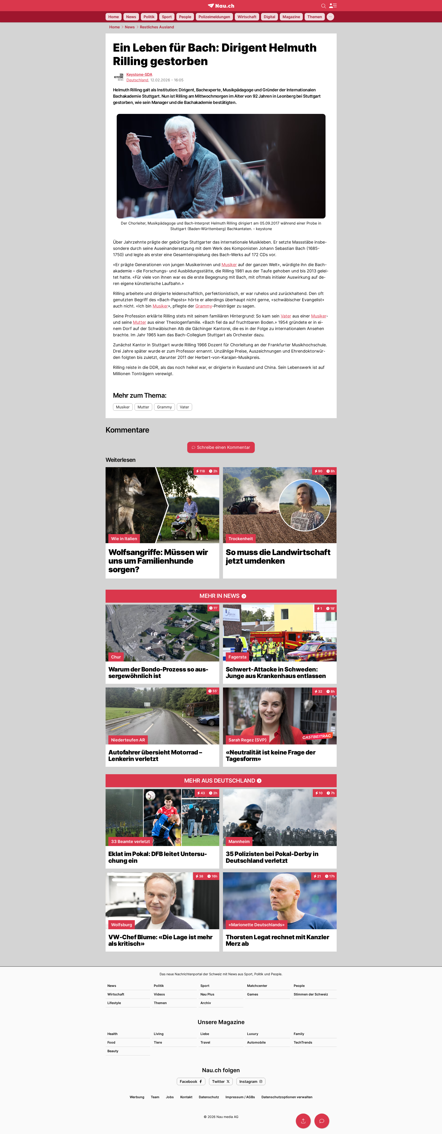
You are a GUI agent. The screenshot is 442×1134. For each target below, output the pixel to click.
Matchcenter (257, 986)
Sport (204, 986)
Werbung (137, 1097)
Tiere (158, 1042)
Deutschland (137, 80)
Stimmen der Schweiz (311, 994)
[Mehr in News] (221, 596)
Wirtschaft (115, 994)
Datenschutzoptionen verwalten (287, 1097)
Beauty (112, 1051)
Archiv (205, 1003)
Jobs (170, 1097)
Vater (286, 316)
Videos (159, 994)
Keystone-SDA (139, 74)
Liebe (204, 1034)
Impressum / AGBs (240, 1097)
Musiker (229, 264)
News (130, 27)
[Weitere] (330, 16)
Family (299, 1034)
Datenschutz (209, 1097)
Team (155, 1097)
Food (111, 1042)
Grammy (203, 306)
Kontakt (186, 1097)
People (299, 986)
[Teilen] (303, 1121)
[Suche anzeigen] (323, 5)
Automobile (256, 1042)
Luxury (252, 1034)
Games (252, 994)
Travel (205, 1042)
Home (114, 27)
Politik (159, 986)
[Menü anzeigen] (333, 5)
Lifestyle (114, 1003)
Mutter (139, 322)
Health (112, 1034)
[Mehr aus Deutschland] (221, 780)
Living (159, 1034)
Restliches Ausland (157, 27)
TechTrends (303, 1042)
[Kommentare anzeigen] (321, 1121)
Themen (160, 1003)
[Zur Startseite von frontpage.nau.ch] (221, 5)
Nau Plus (207, 994)
